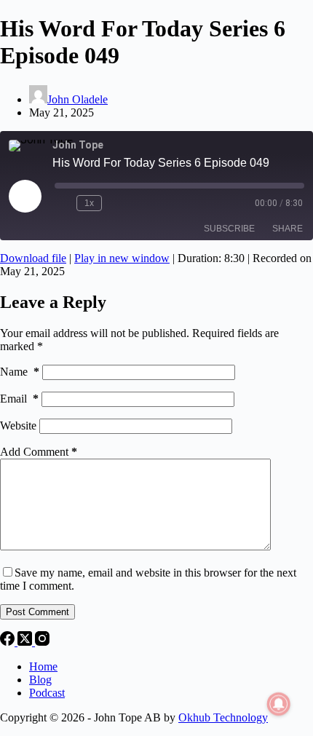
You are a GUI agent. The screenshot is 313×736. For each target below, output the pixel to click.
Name (19, 371)
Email (19, 398)
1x (89, 203)
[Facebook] (8, 642)
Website (18, 425)
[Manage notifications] (278, 704)
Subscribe (229, 228)
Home (43, 666)
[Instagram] (42, 642)
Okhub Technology (223, 717)
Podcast (47, 692)
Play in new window (122, 258)
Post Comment (37, 611)
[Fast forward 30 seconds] (116, 203)
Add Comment (38, 452)
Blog (40, 679)
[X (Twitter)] (26, 642)
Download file (33, 258)
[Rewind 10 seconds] (63, 203)
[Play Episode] (25, 196)
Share (287, 228)
